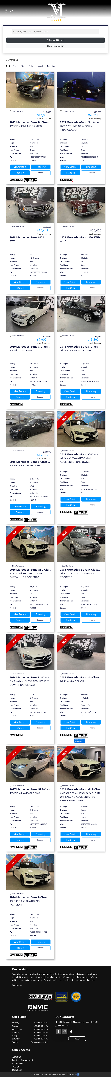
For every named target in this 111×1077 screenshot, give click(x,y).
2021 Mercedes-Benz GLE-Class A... (81, 789)
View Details (20, 166)
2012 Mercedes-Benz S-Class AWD (79, 347)
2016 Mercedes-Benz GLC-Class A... (30, 570)
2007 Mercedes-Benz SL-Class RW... (79, 678)
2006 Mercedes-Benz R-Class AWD (79, 570)
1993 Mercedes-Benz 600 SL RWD (28, 237)
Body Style (51, 66)
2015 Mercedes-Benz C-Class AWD (79, 455)
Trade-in (20, 172)
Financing (41, 166)
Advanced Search (55, 40)
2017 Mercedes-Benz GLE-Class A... (30, 789)
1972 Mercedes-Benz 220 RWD (80, 237)
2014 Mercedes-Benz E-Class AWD (29, 897)
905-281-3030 (63, 1025)
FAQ (77, 1039)
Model (40, 66)
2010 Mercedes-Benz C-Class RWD (29, 347)
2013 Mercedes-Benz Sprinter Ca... (80, 122)
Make (31, 66)
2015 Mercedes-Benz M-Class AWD (29, 122)
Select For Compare (18, 111)
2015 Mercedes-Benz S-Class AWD (29, 462)
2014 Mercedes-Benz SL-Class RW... (29, 678)
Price (23, 66)
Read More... (17, 985)
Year (14, 66)
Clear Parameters (55, 46)
